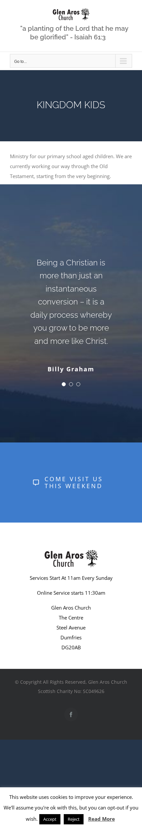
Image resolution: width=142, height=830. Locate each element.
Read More (101, 818)
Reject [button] (74, 819)
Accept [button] (49, 819)
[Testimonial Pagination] (64, 384)
